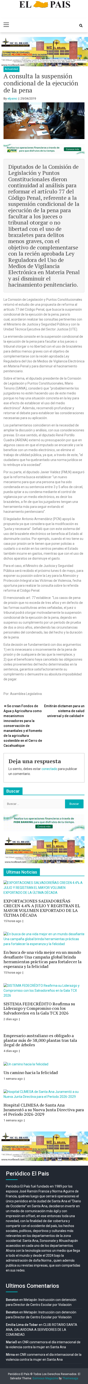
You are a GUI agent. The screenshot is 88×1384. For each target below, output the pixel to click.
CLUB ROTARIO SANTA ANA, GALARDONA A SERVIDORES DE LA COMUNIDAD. (41, 1329)
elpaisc (12, 98)
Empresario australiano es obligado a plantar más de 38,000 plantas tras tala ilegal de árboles (40, 1040)
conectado (49, 769)
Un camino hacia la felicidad (31, 1072)
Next (82, 51)
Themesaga (70, 1378)
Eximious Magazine (45, 1378)
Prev (6, 51)
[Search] (81, 25)
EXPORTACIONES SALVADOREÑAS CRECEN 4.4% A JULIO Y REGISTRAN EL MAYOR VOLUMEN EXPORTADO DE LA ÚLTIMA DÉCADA (42, 908)
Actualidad (11, 69)
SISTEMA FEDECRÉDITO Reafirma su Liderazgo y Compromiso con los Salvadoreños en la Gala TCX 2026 (39, 1008)
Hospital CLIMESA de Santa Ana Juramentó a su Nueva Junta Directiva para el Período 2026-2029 (44, 1109)
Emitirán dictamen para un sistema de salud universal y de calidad (64, 711)
